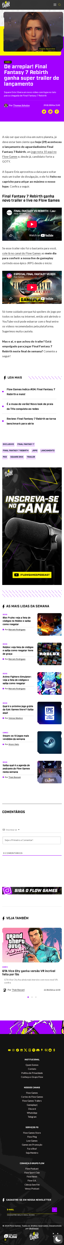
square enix (16, 457)
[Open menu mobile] (55, 4)
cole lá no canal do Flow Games (21, 253)
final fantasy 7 (25, 444)
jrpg (34, 451)
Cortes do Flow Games (32, 1097)
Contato (32, 1069)
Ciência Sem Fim (32, 1184)
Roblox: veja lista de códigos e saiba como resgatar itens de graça (18, 650)
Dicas (5, 614)
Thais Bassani (14, 777)
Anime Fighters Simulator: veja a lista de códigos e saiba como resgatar (17, 680)
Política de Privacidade (32, 1073)
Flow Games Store (32, 1133)
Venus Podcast (32, 1188)
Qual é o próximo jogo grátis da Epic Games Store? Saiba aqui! (18, 709)
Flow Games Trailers (32, 1101)
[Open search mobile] (59, 5)
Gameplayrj (32, 1105)
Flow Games (32, 1093)
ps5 (5, 457)
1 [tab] (28, 997)
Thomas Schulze (21, 105)
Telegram (32, 1117)
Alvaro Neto (13, 744)
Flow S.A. (32, 1180)
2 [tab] (32, 997)
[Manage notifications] (5, 1239)
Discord (32, 1109)
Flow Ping (32, 1137)
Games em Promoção (32, 1144)
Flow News (32, 1176)
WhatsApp (32, 1113)
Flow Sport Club (32, 1172)
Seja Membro (32, 1153)
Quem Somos (32, 1065)
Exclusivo (8, 444)
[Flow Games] (6, 4)
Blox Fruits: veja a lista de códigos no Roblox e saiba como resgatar (17, 621)
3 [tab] (35, 997)
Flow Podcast (32, 1168)
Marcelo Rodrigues (16, 629)
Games (8, 62)
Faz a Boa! (32, 1148)
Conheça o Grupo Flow (32, 1077)
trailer (31, 457)
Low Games (32, 1140)
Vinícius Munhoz (15, 718)
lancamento (47, 451)
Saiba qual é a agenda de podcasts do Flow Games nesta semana (16, 768)
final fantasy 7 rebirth (16, 451)
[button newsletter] (54, 1209)
